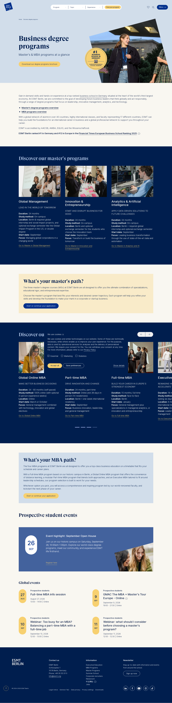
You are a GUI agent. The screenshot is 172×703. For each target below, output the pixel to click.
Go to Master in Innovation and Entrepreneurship (78, 247)
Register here (51, 563)
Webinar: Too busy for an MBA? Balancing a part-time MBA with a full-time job (52, 625)
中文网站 (89, 681)
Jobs (88, 684)
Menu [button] (161, 7)
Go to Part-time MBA (74, 416)
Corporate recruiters (94, 676)
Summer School (92, 673)
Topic (72, 7)
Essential (54, 356)
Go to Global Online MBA (29, 416)
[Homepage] (8, 7)
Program (56, 7)
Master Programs (93, 670)
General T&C (64, 690)
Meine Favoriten (148, 7)
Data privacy (75, 690)
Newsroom (90, 679)
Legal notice (53, 690)
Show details (118, 365)
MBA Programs (92, 668)
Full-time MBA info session (48, 594)
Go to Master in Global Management (34, 245)
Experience (91, 7)
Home (21, 19)
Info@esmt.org (55, 676)
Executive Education (94, 665)
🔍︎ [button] (153, 6)
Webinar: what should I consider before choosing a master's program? (124, 625)
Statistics (82, 356)
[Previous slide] (141, 334)
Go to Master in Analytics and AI (125, 246)
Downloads (99, 690)
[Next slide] (149, 334)
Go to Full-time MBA (120, 416)
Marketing (68, 356)
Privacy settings (88, 690)
